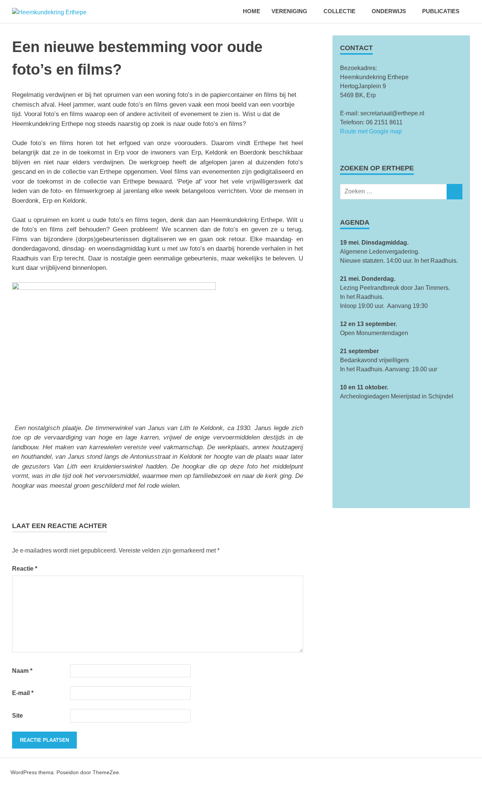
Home (251, 11)
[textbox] (401, 274)
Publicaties (440, 11)
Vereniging (289, 11)
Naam (22, 671)
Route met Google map (371, 131)
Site (17, 715)
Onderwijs (389, 11)
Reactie (24, 568)
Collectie (339, 11)
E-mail (23, 693)
